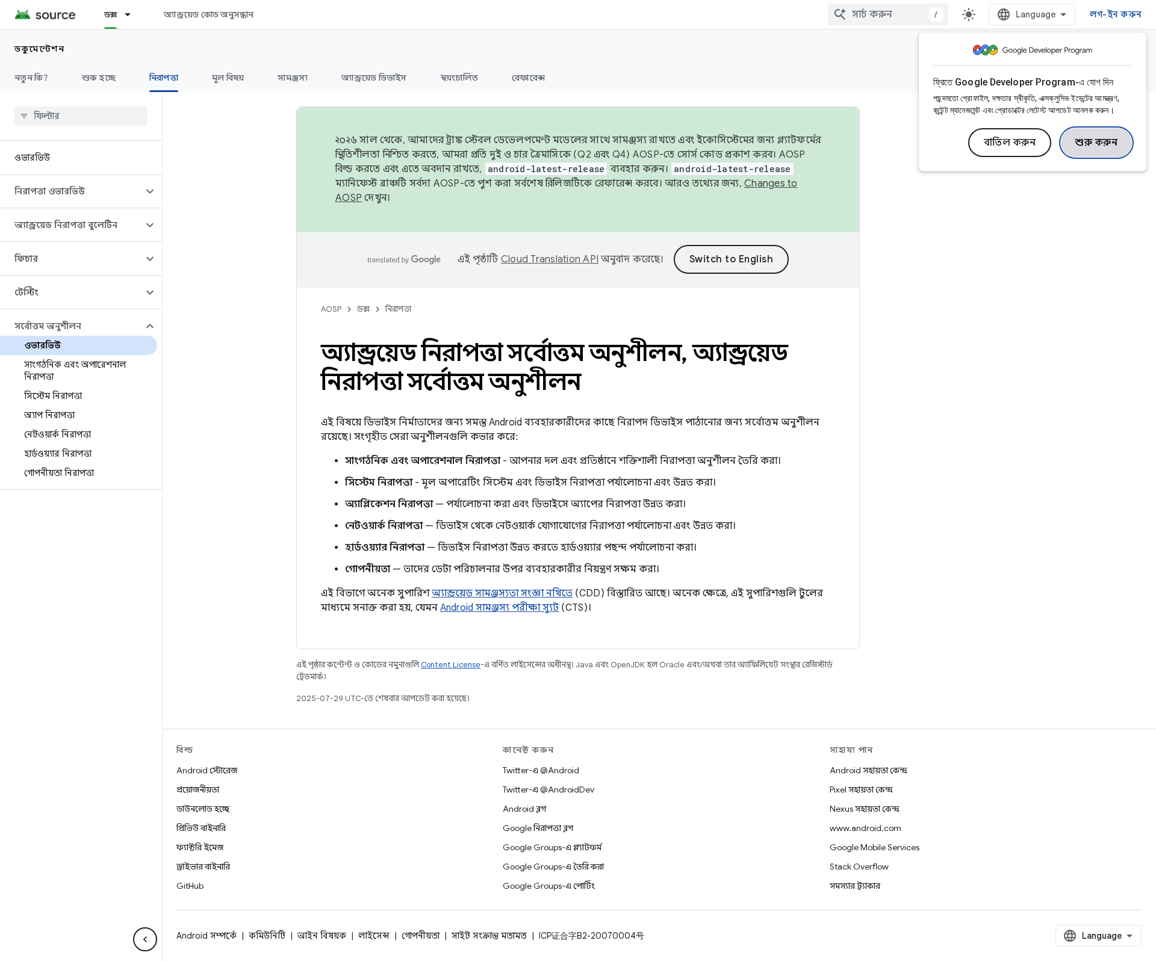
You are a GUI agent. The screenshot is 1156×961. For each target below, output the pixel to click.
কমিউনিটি (267, 936)
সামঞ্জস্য (293, 77)
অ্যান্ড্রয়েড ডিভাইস (373, 77)
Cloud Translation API (549, 259)
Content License (450, 665)
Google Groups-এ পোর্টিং (549, 885)
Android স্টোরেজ (206, 770)
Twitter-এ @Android (541, 770)
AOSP (331, 309)
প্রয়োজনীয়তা (197, 789)
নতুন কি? (31, 77)
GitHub (190, 885)
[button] (71, 191)
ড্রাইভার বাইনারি (203, 866)
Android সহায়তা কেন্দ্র (868, 770)
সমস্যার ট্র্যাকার (855, 885)
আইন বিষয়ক (321, 936)
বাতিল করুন (1010, 143)
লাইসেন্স (374, 936)
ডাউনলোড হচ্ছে (202, 808)
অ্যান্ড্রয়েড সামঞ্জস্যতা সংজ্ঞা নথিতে (502, 593)
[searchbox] (81, 116)
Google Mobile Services (874, 847)
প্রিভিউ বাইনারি (201, 828)
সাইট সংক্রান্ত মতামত (489, 936)
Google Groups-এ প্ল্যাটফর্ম (552, 847)
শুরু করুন (1096, 143)
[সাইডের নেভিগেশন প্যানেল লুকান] (145, 939)
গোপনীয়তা (421, 936)
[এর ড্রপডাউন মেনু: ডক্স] (133, 14)
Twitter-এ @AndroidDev (548, 789)
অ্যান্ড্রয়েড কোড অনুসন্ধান (208, 14)
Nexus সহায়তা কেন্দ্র (865, 808)
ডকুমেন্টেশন (39, 48)
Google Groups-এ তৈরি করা (553, 866)
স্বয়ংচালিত (460, 77)
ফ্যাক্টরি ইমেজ (199, 847)
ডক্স (110, 14)
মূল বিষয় (228, 77)
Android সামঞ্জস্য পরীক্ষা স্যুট (499, 608)
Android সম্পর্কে (206, 936)
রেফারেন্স (528, 77)
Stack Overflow (859, 866)
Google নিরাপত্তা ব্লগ (538, 828)
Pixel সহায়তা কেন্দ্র (861, 789)
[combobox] (888, 14)
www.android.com (865, 828)
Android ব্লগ (524, 808)
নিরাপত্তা (163, 77)
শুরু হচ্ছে (99, 77)
